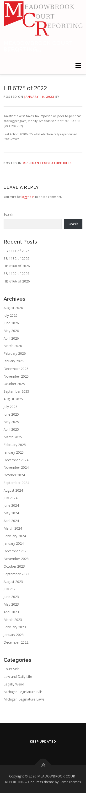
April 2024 (11, 520)
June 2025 (11, 414)
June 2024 (11, 505)
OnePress (35, 782)
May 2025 (11, 421)
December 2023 (16, 551)
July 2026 (10, 315)
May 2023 (11, 604)
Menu (78, 65)
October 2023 (14, 566)
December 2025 (16, 368)
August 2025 (13, 399)
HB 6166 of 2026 (17, 281)
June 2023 (11, 596)
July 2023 (10, 589)
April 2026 (11, 338)
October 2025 (14, 383)
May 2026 (11, 330)
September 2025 (16, 391)
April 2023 (11, 612)
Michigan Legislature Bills (47, 163)
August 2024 (13, 490)
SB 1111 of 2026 (16, 251)
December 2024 (16, 460)
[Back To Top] (43, 764)
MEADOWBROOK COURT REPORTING (38, 46)
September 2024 (16, 482)
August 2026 (13, 307)
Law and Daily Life (18, 676)
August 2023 (13, 581)
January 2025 (14, 452)
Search (8, 214)
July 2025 (10, 406)
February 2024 (15, 536)
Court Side (12, 669)
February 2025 (15, 444)
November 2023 (16, 558)
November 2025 (16, 376)
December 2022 (16, 642)
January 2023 (14, 634)
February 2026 (15, 353)
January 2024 (14, 543)
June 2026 (11, 323)
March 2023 (13, 619)
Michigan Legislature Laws (24, 699)
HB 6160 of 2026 (17, 266)
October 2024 (14, 475)
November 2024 (16, 467)
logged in (28, 197)
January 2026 (14, 361)
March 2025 (13, 437)
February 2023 (15, 627)
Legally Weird (14, 684)
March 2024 (13, 528)
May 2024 (11, 513)
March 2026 (13, 345)
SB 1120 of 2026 (16, 273)
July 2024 (10, 498)
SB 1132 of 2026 (16, 258)
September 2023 (16, 574)
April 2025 (11, 429)
